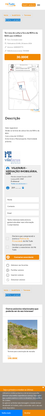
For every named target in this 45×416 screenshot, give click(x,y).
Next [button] (38, 340)
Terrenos (26, 290)
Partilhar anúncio (17, 270)
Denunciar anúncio (18, 280)
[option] (22, 88)
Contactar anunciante (24, 257)
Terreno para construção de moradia (21, 351)
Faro (9, 356)
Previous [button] (5, 340)
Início (6, 290)
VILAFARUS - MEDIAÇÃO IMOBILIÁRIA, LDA (22, 171)
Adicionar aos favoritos (19, 265)
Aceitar (27, 413)
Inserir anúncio (28, 5)
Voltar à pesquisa (13, 20)
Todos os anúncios (18, 184)
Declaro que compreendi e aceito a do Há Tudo (23, 238)
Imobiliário (16, 290)
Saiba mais (6, 413)
